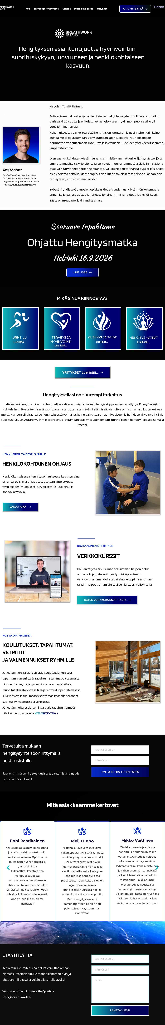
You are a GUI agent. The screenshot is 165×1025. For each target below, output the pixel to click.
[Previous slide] (8, 867)
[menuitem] (28, 9)
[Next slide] (156, 867)
